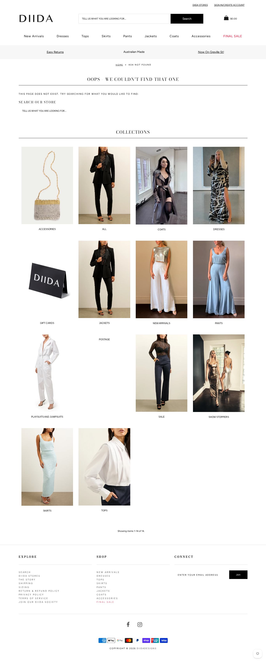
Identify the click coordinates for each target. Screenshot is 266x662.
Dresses (63, 36)
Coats (174, 36)
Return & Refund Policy (39, 591)
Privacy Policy (31, 594)
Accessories (201, 36)
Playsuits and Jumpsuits (47, 416)
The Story (27, 579)
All (104, 229)
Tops (85, 36)
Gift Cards (47, 323)
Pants (127, 36)
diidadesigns (147, 648)
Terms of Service (33, 598)
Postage (104, 339)
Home (119, 65)
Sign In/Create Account (229, 5)
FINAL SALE (232, 36)
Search (25, 572)
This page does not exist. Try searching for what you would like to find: (79, 94)
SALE (162, 416)
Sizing (24, 587)
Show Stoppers (219, 417)
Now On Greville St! (211, 52)
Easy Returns (55, 52)
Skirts (106, 36)
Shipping (26, 583)
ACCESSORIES (47, 229)
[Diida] (36, 18)
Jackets (151, 36)
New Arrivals (34, 36)
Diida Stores (200, 5)
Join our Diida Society (38, 602)
